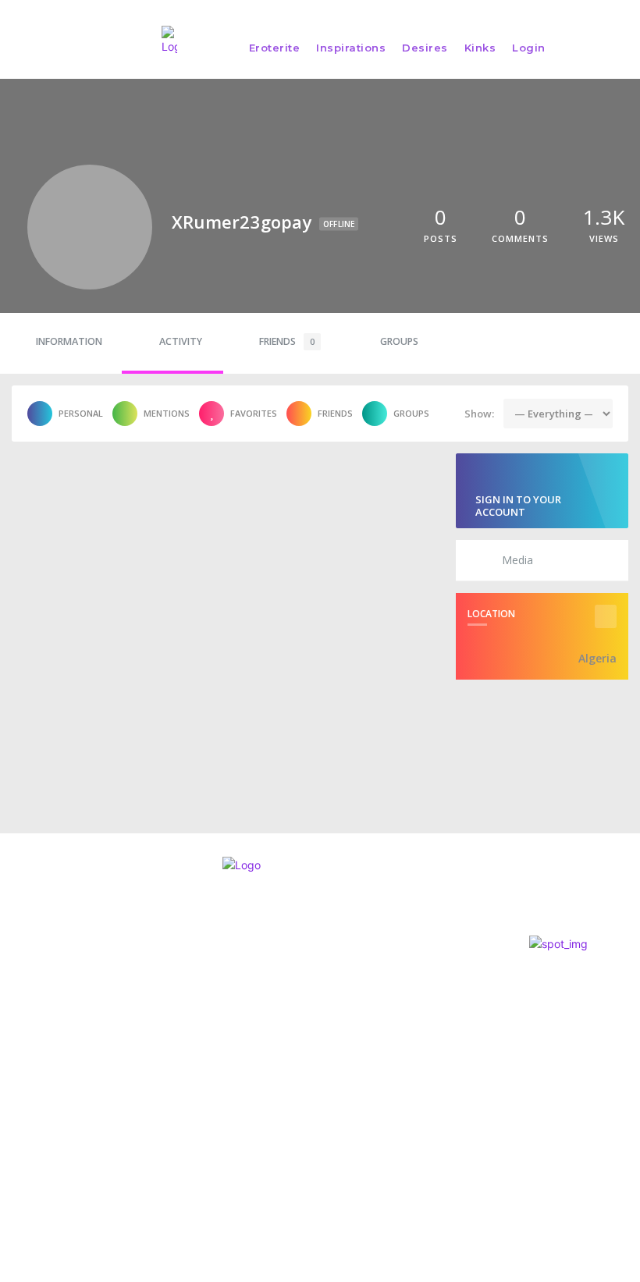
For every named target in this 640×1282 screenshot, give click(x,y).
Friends (287, 341)
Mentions (167, 413)
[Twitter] (40, 1104)
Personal (81, 413)
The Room (320, 970)
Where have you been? (356, 993)
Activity (180, 341)
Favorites (253, 413)
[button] (620, 47)
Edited (311, 1017)
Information (69, 341)
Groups (399, 341)
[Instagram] (12, 1104)
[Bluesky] (68, 1104)
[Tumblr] (97, 1104)
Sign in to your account (518, 505)
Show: (479, 414)
